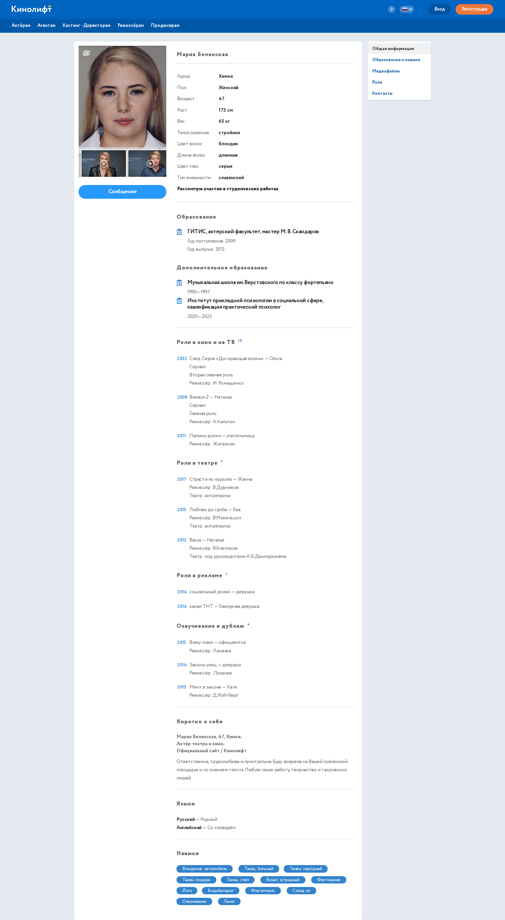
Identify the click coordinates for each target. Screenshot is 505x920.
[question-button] (391, 9)
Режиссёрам (130, 26)
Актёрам (21, 26)
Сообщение (122, 192)
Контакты (382, 93)
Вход (439, 9)
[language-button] (407, 9)
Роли (377, 82)
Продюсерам (165, 26)
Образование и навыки (396, 60)
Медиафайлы (386, 71)
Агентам (46, 26)
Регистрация (474, 9)
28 (240, 341)
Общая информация (393, 49)
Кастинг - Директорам (86, 26)
